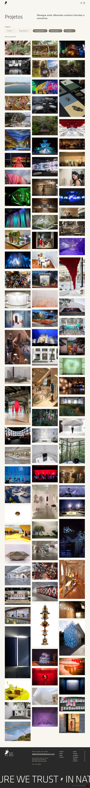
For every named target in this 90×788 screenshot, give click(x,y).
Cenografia (40, 31)
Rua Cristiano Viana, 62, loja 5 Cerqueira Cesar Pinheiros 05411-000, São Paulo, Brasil (40, 760)
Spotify (74, 751)
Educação (55, 31)
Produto (69, 31)
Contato (61, 757)
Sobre (60, 753)
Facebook (75, 757)
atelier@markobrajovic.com (43, 754)
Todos (10, 31)
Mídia (60, 755)
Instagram (75, 755)
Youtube (75, 753)
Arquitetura (24, 31)
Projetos (61, 751)
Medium (75, 759)
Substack (75, 761)
